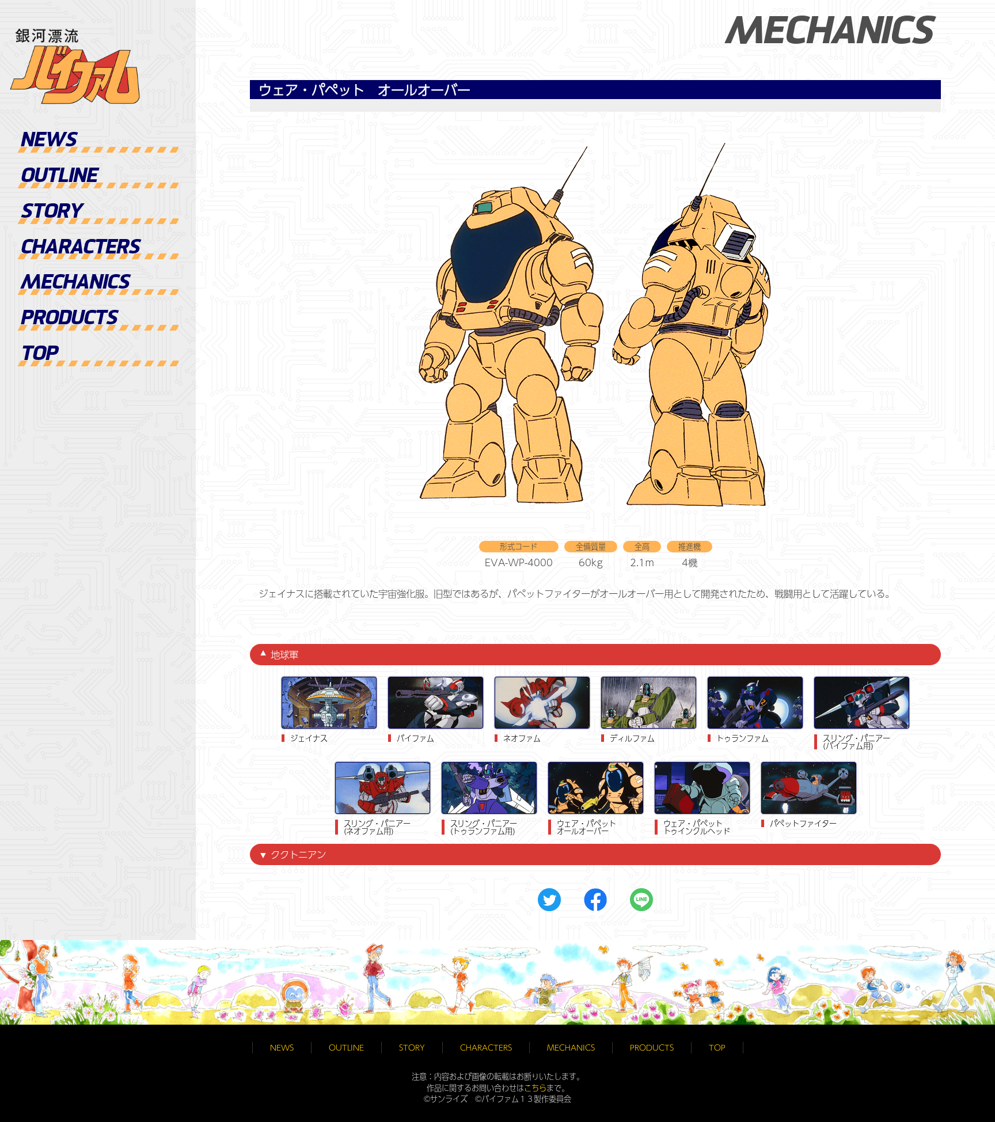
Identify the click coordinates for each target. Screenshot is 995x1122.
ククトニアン (298, 854)
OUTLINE (58, 177)
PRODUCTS (68, 319)
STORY (51, 213)
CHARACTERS (79, 248)
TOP (38, 355)
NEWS (48, 141)
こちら (535, 1088)
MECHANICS (74, 284)
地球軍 (284, 654)
